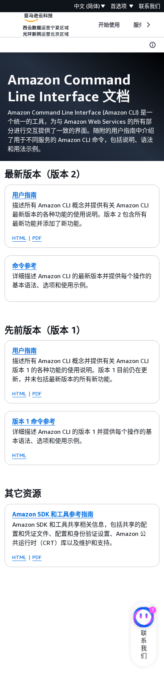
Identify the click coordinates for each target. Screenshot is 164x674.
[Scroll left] (92, 25)
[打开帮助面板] (152, 45)
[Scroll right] (148, 25)
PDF (37, 237)
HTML (19, 237)
